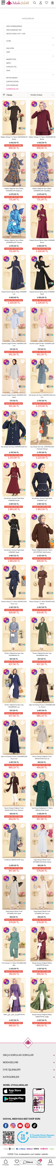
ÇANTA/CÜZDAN (12, 81)
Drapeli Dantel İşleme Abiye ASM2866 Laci (14, 293)
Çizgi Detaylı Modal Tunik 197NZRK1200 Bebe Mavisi (42, 861)
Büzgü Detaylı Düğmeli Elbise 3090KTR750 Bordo (42, 964)
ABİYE (8, 63)
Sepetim (39, 1162)
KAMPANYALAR (12, 89)
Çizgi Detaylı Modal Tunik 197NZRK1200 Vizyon (42, 912)
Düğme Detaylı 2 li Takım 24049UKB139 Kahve (14, 138)
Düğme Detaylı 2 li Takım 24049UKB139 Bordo (42, 138)
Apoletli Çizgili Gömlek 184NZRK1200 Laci (14, 344)
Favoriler (17, 1164)
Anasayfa (5, 1164)
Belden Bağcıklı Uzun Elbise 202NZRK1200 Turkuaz (14, 241)
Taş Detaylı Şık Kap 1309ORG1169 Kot (14, 447)
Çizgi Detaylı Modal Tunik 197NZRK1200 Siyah (14, 912)
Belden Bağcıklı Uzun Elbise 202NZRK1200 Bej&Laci (14, 189)
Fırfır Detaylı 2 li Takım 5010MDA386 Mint (14, 964)
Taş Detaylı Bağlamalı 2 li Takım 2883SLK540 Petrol (42, 809)
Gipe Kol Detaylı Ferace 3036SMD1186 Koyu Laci (14, 757)
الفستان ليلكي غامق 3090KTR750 (14, 1014)
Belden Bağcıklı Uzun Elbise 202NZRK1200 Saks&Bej (42, 189)
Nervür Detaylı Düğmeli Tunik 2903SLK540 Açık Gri (42, 757)
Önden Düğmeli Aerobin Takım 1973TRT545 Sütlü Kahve (42, 551)
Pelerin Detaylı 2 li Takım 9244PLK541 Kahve (42, 602)
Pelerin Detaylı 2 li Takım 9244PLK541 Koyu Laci (14, 602)
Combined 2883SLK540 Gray (14, 860)
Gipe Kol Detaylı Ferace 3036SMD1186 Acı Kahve (42, 706)
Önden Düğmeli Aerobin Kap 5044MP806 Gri (14, 654)
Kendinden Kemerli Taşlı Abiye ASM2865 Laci (42, 499)
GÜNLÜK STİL (11, 67)
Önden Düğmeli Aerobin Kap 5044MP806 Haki (42, 654)
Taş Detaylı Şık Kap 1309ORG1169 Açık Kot (42, 396)
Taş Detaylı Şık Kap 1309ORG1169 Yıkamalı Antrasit (42, 448)
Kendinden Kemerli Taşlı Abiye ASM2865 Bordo (14, 499)
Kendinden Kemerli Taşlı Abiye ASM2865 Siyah (14, 551)
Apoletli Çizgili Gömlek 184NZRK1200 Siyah (14, 396)
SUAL (8, 70)
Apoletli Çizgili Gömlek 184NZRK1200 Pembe (42, 344)
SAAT (8, 52)
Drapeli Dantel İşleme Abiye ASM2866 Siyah (42, 293)
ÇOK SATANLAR (12, 85)
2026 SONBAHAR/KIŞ (14, 26)
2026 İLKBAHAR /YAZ (14, 30)
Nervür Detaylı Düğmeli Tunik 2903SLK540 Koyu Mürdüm (14, 809)
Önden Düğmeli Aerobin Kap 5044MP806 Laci (14, 706)
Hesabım (50, 1164)
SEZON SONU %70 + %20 (15, 34)
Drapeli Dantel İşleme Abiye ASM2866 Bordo (42, 241)
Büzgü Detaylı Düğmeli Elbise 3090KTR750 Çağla (42, 1015)
